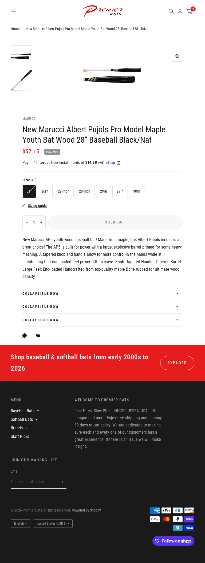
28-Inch (84, 191)
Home (15, 29)
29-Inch (63, 191)
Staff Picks (20, 436)
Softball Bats (22, 419)
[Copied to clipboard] (39, 335)
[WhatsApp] (25, 335)
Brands (17, 427)
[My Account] (180, 11)
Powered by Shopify (86, 510)
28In (103, 191)
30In (136, 191)
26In (44, 191)
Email (15, 471)
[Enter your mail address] (61, 482)
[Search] (171, 11)
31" (29, 191)
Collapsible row (40, 294)
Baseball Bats (22, 410)
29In (120, 191)
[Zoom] (177, 56)
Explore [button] (177, 363)
